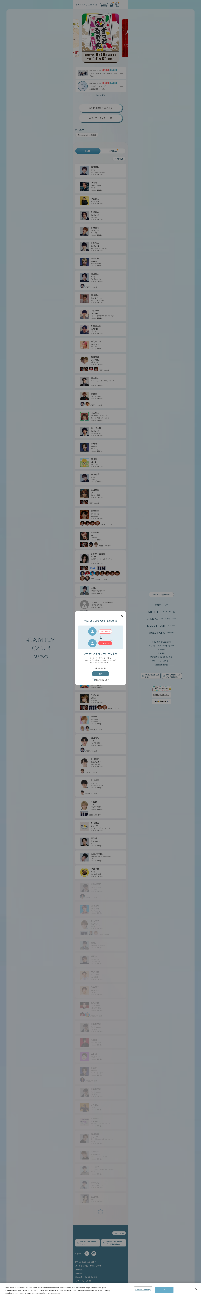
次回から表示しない (102, 680)
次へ (100, 673)
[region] (100, 1289)
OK (164, 1289)
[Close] (196, 1289)
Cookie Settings (143, 1289)
